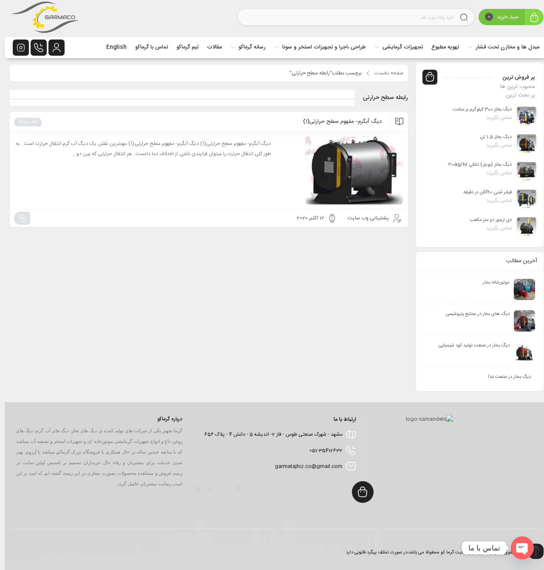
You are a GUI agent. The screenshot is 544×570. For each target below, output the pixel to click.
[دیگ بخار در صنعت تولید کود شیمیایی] (519, 352)
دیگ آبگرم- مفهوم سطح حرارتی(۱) (337, 121)
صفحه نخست (384, 73)
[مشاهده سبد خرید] (529, 18)
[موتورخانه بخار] (519, 289)
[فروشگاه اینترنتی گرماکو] (40, 18)
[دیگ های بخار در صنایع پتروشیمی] (519, 321)
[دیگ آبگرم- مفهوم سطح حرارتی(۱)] (337, 170)
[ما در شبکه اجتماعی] (16, 48)
